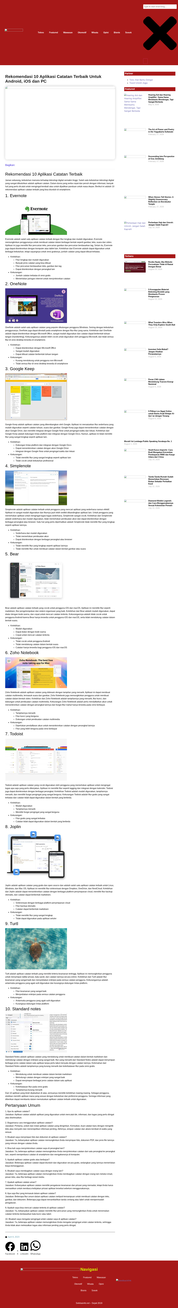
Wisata (94, 32)
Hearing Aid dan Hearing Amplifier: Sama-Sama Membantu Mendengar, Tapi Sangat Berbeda (160, 98)
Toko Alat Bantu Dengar (141, 79)
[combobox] (160, 6)
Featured (53, 32)
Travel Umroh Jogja (138, 83)
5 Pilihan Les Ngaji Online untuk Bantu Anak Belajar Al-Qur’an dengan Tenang (161, 413)
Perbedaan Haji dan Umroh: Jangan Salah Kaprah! (160, 223)
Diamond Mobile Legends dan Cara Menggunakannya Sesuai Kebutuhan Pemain (160, 503)
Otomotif (82, 32)
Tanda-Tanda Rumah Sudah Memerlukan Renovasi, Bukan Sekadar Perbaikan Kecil (160, 480)
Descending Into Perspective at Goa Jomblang (161, 157)
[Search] (145, 61)
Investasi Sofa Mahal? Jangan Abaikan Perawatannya (158, 351)
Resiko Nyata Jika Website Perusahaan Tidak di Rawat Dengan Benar (160, 264)
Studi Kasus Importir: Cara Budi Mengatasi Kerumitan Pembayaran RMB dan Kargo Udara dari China (161, 453)
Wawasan (68, 32)
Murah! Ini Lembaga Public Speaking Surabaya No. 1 (148, 441)
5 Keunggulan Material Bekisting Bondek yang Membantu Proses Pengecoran (158, 293)
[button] (10, 1248)
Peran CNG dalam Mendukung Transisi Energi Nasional (160, 381)
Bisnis (117, 32)
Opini (106, 32)
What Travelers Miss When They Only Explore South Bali (161, 323)
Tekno (41, 32)
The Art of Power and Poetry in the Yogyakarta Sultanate (161, 130)
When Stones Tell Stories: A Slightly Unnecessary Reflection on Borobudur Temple (160, 200)
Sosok (128, 32)
